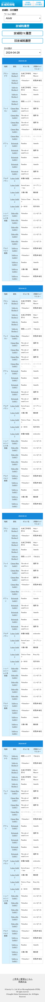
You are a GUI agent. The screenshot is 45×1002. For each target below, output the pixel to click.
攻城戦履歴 (22, 26)
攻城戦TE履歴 (22, 33)
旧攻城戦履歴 (22, 40)
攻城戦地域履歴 (28, 3)
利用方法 (22, 982)
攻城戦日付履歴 (38, 3)
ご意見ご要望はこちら (22, 979)
